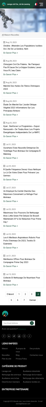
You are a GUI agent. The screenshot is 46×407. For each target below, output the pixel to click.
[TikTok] (29, 336)
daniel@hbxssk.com (23, 404)
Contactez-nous (36, 355)
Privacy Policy (21, 359)
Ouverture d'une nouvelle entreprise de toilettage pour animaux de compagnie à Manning (22, 151)
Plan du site (6, 359)
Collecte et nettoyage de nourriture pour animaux (21, 279)
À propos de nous (21, 350)
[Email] (32, 323)
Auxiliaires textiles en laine (31, 382)
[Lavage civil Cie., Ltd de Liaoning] (14, 313)
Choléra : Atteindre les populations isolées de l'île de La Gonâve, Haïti (22, 47)
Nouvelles (6, 355)
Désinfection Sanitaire (11, 382)
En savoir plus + (10, 53)
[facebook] (4, 336)
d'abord (10, 294)
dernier (32, 300)
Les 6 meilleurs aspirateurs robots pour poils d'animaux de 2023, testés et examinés (21, 240)
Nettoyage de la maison (32, 375)
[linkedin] (9, 336)
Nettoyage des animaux (11, 375)
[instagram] (24, 336)
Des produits (35, 349)
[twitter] (14, 336)
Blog (17, 355)
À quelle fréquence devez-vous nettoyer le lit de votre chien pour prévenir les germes (22, 172)
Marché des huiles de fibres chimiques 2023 (21, 87)
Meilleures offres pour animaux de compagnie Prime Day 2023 (19, 260)
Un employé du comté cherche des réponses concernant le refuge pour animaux (20, 194)
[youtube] (19, 336)
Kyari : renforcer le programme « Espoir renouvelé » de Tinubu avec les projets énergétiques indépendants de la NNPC (21, 129)
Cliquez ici (22, 329)
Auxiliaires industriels (31, 371)
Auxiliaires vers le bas (10, 378)
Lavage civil (6, 371)
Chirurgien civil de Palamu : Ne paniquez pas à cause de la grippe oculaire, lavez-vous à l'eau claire (22, 67)
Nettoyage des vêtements (33, 378)
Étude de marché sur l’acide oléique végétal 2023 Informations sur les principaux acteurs (19, 107)
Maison (7, 35)
